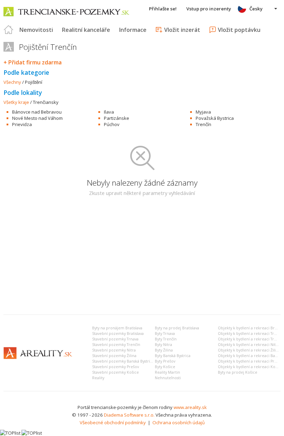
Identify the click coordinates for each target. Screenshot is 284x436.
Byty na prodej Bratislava (177, 328)
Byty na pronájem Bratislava (117, 328)
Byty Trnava (165, 333)
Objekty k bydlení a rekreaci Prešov (250, 361)
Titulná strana (8, 30)
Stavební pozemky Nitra (114, 350)
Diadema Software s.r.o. (129, 415)
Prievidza (22, 124)
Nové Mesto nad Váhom (37, 118)
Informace (133, 30)
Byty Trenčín (166, 339)
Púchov (111, 124)
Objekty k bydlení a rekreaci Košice (250, 366)
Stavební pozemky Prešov (115, 366)
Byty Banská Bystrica (172, 355)
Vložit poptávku (239, 30)
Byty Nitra (163, 344)
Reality (98, 377)
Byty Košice (165, 366)
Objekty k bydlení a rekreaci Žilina (249, 350)
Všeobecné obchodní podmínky (113, 422)
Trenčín (203, 124)
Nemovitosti (36, 30)
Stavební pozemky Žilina (114, 355)
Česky (256, 9)
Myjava (203, 112)
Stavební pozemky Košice (115, 372)
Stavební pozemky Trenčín (116, 344)
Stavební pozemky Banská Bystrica (123, 361)
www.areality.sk (190, 407)
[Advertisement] (142, 257)
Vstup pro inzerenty (208, 9)
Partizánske (116, 118)
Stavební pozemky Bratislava (118, 333)
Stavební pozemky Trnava (115, 339)
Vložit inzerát (182, 30)
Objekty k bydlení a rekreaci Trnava (250, 333)
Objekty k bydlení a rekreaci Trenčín (251, 339)
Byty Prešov (165, 361)
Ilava (109, 112)
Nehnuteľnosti (168, 377)
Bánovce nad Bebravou (37, 112)
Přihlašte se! (163, 9)
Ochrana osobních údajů (178, 422)
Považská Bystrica (215, 118)
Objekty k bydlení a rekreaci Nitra (248, 344)
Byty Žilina (164, 350)
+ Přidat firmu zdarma (32, 62)
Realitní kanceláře (86, 30)
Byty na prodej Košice (237, 372)
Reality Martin (167, 372)
